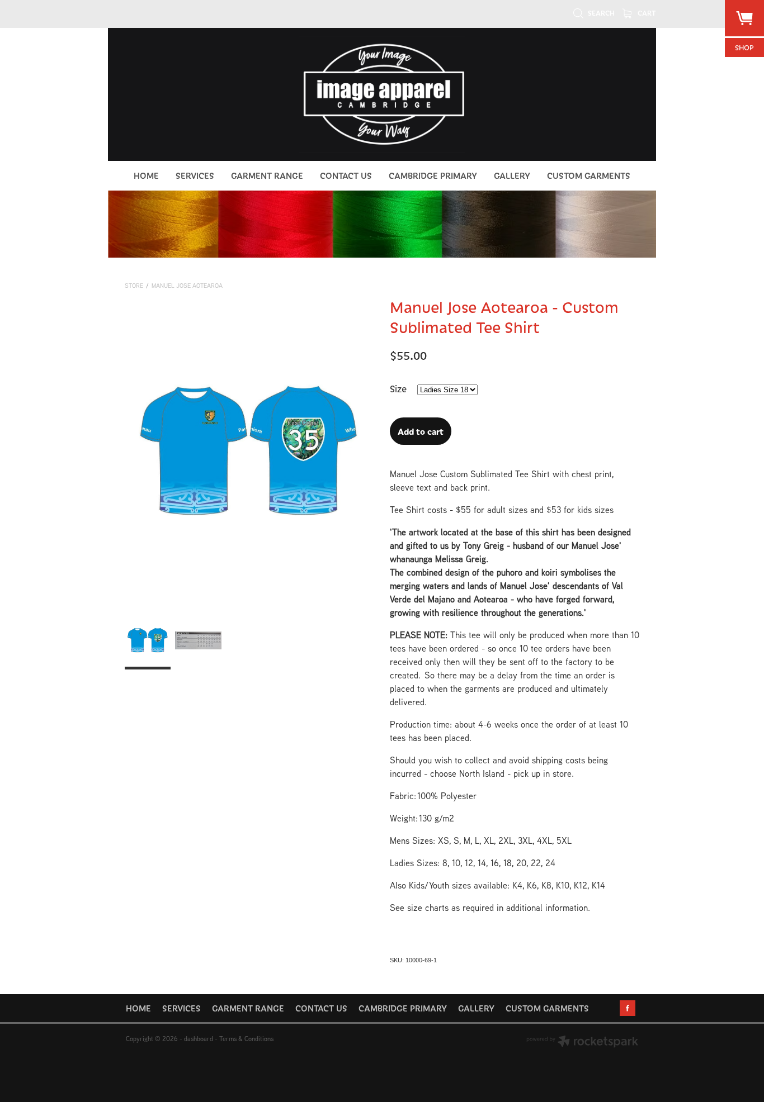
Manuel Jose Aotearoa (187, 285)
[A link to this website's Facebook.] (627, 1008)
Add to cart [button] (421, 431)
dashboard (198, 1038)
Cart (646, 12)
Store (134, 285)
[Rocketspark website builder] (582, 1042)
